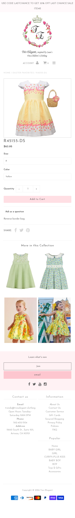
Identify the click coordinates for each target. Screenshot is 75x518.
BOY (54, 464)
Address (20, 426)
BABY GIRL (54, 450)
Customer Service (55, 412)
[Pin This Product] (28, 231)
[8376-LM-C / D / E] (20, 290)
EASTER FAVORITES (23, 73)
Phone (20, 419)
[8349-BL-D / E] (54, 292)
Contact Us (55, 408)
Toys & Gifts (54, 468)
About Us (55, 404)
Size (6, 154)
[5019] (20, 342)
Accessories (55, 471)
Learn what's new (37, 357)
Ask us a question (14, 212)
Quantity (9, 189)
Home (7, 73)
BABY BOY (55, 460)
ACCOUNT (29, 63)
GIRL (55, 453)
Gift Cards (54, 415)
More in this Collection (37, 245)
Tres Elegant (46, 490)
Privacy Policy (55, 423)
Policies (55, 426)
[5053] (54, 342)
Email (20, 404)
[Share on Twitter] (21, 231)
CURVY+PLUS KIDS (54, 457)
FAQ (54, 430)
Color (7, 169)
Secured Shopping (54, 419)
